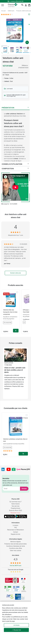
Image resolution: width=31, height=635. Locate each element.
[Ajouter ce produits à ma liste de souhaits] (29, 14)
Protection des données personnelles (15, 544)
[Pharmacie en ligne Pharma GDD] (12, 5)
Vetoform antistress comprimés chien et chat (15, 440)
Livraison (15, 525)
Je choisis (16, 625)
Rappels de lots (15, 534)
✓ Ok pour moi (16, 630)
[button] (2, 5)
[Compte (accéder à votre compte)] (25, 5)
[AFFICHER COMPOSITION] (28, 168)
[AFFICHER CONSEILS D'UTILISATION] (28, 164)
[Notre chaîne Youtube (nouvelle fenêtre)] (9, 469)
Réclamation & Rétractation (15, 530)
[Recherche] (22, 5)
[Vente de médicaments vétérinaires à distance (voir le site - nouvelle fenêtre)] (16, 588)
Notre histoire (15, 504)
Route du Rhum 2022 (15, 510)
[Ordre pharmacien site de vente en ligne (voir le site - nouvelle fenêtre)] (7, 588)
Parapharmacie (15, 508)
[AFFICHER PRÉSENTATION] (28, 107)
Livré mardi (9, 88)
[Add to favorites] (17, 292)
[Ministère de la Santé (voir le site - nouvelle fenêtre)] (23, 580)
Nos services (15, 506)
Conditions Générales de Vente (15, 546)
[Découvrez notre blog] (23, 469)
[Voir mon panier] (29, 5)
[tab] (4, 45)
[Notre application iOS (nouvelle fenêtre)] (9, 516)
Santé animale (8, 363)
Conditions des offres (15, 548)
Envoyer (24, 488)
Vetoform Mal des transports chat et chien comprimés (10, 312)
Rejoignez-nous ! (16, 513)
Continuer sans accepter (8, 605)
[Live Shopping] (14, 469)
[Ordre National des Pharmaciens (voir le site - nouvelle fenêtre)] (24, 588)
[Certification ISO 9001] (12, 580)
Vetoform (7, 66)
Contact (15, 532)
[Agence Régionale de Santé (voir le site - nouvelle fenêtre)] (9, 597)
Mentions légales (15, 541)
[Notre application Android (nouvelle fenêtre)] (21, 516)
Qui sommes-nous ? (15, 501)
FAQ (15, 527)
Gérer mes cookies (15, 550)
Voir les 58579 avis (15, 565)
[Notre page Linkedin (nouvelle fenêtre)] (3, 469)
